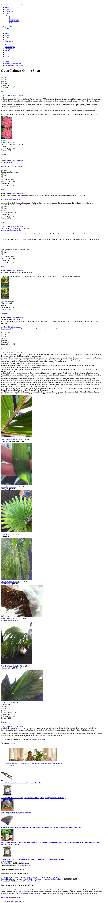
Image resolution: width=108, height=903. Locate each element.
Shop (7, 13)
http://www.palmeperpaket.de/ (11, 199)
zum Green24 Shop (7, 861)
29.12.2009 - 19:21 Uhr (15, 226)
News (11, 17)
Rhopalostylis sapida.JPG (9, 582)
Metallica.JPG (5, 703)
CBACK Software (33, 881)
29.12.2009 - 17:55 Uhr (15, 95)
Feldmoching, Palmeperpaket (12, 327)
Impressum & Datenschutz (52, 879)
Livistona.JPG (5, 534)
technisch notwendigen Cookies (79, 893)
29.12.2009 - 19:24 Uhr (15, 270)
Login (7, 28)
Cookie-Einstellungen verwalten (11, 879)
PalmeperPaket (6, 329)
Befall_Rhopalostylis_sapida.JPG (12, 439)
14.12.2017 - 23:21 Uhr (15, 726)
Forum (7, 9)
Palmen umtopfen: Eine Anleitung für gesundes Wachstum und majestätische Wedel (34, 763)
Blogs (11, 23)
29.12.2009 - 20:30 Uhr (15, 317)
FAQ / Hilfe (28, 879)
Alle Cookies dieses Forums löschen (13, 901)
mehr (6, 15)
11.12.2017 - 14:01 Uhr (15, 352)
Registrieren (9, 11)
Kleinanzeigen (14, 19)
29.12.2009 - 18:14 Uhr (15, 161)
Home (7, 7)
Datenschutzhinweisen (26, 893)
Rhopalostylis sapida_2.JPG (10, 666)
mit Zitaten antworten (24, 865)
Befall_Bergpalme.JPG (8, 487)
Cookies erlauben (15, 897)
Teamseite (38, 879)
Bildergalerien (14, 21)
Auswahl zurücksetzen (9, 865)
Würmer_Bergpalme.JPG (9, 618)
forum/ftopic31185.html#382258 (11, 166)
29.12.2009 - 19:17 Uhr (15, 193)
